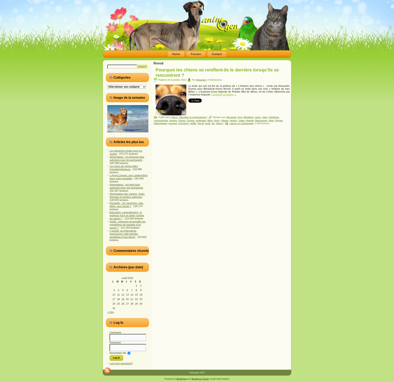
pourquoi (172, 123)
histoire (233, 120)
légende (250, 120)
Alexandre (232, 117)
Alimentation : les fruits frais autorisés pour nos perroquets (126, 186)
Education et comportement (192, 117)
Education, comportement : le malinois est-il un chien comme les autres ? (127, 215)
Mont (271, 120)
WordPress (181, 379)
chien (264, 117)
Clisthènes (274, 117)
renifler (193, 123)
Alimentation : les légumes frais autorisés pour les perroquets (127, 159)
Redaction (201, 80)
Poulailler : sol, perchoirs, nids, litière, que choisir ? (127, 205)
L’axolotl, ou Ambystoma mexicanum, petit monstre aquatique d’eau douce (124, 234)
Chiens (174, 117)
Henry (217, 120)
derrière (173, 120)
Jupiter (241, 120)
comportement (161, 120)
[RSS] (107, 370)
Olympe (279, 120)
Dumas (182, 120)
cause (258, 117)
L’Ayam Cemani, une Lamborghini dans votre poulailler (129, 177)
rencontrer (183, 123)
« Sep (110, 312)
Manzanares (261, 120)
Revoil (201, 123)
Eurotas (191, 120)
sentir (207, 123)
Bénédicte (248, 117)
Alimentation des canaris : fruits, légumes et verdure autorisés (127, 195)
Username (115, 332)
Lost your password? (121, 363)
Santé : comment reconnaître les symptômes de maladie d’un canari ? (127, 224)
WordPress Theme (200, 379)
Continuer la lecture (223, 94)
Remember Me (118, 352)
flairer (210, 120)
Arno (240, 117)
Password (115, 342)
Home (176, 54)
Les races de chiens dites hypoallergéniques (124, 168)
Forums (196, 54)
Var (213, 123)
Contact (217, 54)
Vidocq (219, 123)
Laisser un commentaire (241, 123)
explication (201, 120)
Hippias (225, 120)
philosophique (160, 123)
